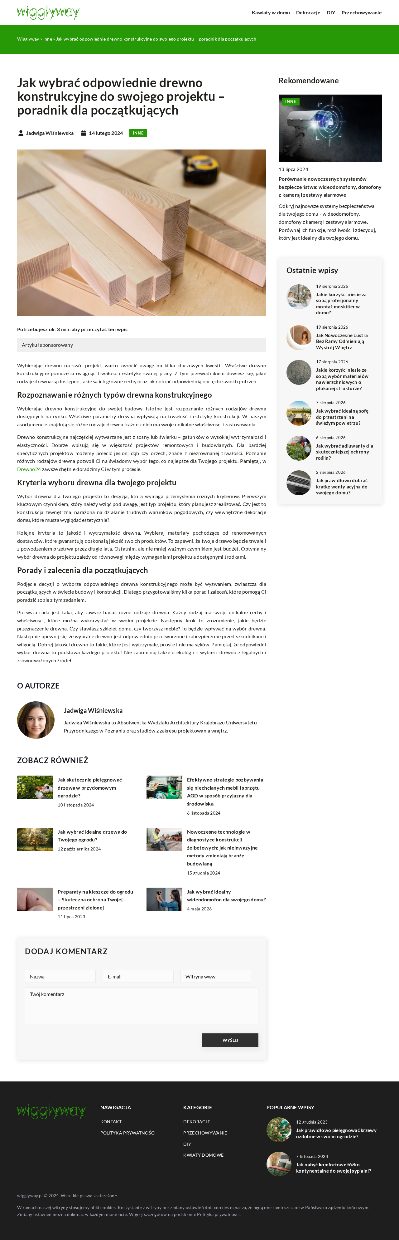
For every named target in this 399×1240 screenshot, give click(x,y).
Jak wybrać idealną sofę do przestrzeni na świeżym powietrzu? (342, 417)
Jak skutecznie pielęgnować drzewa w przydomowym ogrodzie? (90, 787)
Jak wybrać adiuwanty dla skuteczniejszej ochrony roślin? (344, 452)
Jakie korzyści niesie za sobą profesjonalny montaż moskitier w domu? (341, 304)
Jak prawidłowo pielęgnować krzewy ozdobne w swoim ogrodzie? (336, 1133)
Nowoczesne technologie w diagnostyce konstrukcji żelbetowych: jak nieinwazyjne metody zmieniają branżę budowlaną (222, 847)
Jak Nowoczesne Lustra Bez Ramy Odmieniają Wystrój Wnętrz (342, 341)
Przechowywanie (362, 12)
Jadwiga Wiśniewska (50, 133)
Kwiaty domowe (203, 1155)
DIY (331, 12)
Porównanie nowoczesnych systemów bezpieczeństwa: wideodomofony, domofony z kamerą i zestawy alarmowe (330, 187)
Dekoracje (308, 12)
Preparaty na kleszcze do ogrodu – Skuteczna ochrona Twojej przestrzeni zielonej (95, 899)
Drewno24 (29, 469)
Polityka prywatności (128, 1132)
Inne (138, 132)
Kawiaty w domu (271, 12)
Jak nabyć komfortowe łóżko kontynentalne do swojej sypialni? (333, 1168)
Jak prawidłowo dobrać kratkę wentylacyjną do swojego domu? (342, 486)
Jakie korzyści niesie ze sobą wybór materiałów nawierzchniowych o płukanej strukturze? (342, 379)
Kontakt (111, 1121)
